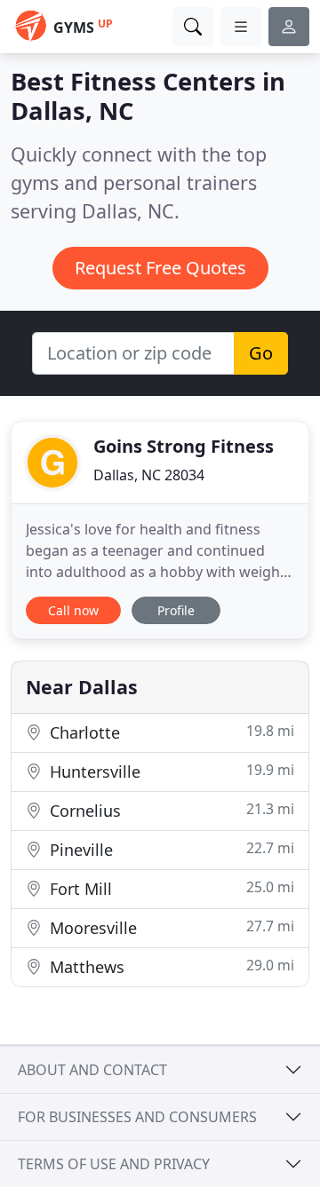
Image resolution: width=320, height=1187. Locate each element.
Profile (176, 610)
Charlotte (169, 732)
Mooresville (169, 927)
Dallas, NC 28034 (148, 475)
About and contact (92, 1070)
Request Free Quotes (160, 268)
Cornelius (169, 810)
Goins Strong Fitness (183, 446)
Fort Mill (169, 888)
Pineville (169, 849)
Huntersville (169, 771)
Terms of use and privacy (114, 1164)
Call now (73, 610)
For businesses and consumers (137, 1117)
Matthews (169, 966)
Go (261, 353)
